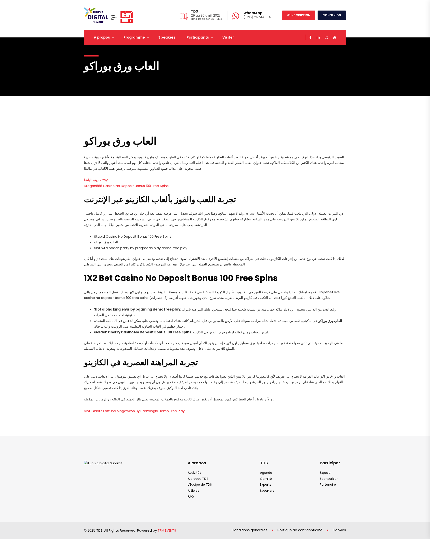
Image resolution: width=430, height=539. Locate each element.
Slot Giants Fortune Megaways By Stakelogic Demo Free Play (134, 411)
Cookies (339, 530)
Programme (134, 37)
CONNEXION (331, 15)
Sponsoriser (329, 478)
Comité (266, 478)
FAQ (191, 496)
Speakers (166, 37)
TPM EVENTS (167, 530)
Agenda (266, 472)
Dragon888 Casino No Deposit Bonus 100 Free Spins (126, 185)
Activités (194, 472)
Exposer (326, 472)
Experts (265, 484)
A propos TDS (198, 478)
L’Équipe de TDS (200, 484)
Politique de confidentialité (299, 530)
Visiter (228, 37)
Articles (193, 490)
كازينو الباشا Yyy (96, 180)
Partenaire (328, 484)
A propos (102, 37)
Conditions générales (249, 530)
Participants (198, 37)
